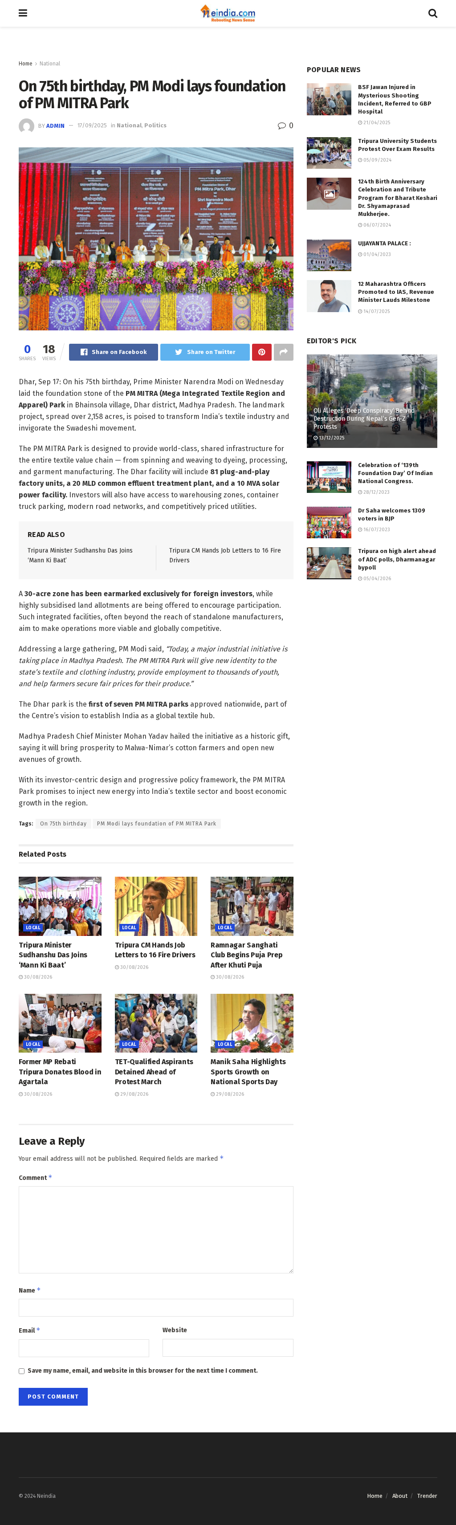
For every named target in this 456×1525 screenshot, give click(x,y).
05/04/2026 (376, 579)
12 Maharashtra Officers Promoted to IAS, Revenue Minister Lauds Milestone (396, 292)
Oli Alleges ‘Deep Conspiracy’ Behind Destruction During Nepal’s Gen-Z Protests (364, 419)
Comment (36, 1177)
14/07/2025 (376, 311)
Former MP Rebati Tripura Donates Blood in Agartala (60, 1071)
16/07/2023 (376, 530)
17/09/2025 (92, 125)
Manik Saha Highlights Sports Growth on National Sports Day (248, 1071)
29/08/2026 (133, 1094)
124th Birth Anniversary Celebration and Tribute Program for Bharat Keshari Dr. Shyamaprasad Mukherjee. (397, 197)
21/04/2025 (376, 123)
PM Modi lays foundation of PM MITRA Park (156, 824)
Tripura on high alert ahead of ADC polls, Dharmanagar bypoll (397, 559)
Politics (155, 125)
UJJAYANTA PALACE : (384, 243)
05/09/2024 (376, 160)
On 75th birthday (63, 824)
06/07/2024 (376, 225)
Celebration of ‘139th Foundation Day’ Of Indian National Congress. (395, 473)
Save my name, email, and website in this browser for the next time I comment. (143, 1371)
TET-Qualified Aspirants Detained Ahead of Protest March (154, 1071)
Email (30, 1330)
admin (55, 125)
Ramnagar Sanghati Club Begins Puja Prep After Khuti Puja (246, 955)
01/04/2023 (376, 254)
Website (175, 1330)
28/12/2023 (376, 492)
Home (26, 64)
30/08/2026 (37, 977)
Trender (427, 1495)
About (399, 1495)
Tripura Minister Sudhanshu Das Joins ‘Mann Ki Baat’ (53, 955)
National (50, 64)
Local (33, 928)
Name (30, 1290)
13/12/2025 (331, 438)
